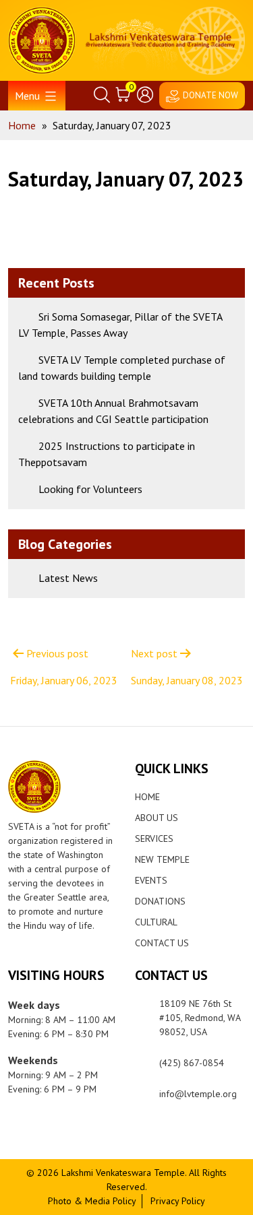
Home (147, 797)
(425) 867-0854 (191, 1063)
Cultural (156, 922)
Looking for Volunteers (90, 489)
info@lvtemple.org (198, 1094)
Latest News (68, 578)
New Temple (162, 859)
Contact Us (162, 943)
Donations (160, 901)
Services (154, 838)
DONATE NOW (210, 95)
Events (151, 880)
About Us (156, 818)
